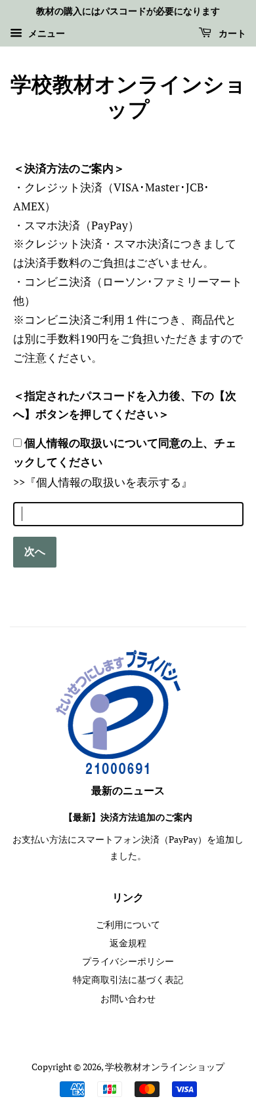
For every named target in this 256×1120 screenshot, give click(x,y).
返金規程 (128, 943)
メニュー (45, 33)
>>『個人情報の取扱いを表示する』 (102, 482)
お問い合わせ (128, 998)
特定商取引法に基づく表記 (128, 979)
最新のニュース (128, 791)
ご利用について (128, 924)
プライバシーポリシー (128, 961)
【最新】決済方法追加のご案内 (128, 817)
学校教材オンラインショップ (128, 98)
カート (231, 34)
